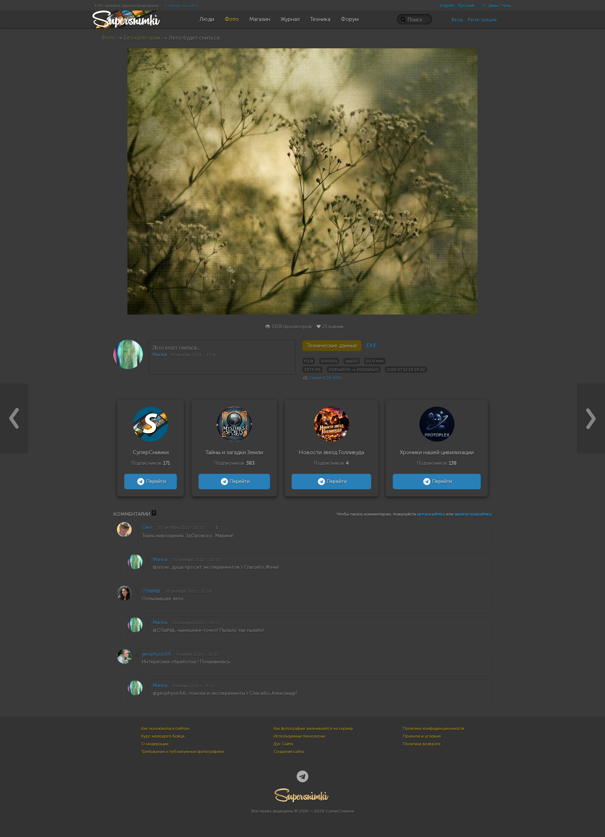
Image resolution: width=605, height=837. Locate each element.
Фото (108, 37)
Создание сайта (288, 751)
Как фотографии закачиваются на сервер (313, 728)
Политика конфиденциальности (433, 728)
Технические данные (332, 346)
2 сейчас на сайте (181, 5)
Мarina (159, 355)
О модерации (154, 743)
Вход (457, 20)
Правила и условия (422, 736)
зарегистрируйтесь (473, 514)
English (447, 5)
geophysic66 (156, 654)
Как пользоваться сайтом (165, 728)
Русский (466, 5)
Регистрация (482, 20)
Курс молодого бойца (163, 736)
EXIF (371, 346)
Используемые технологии (299, 736)
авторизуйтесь (431, 514)
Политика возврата (421, 743)
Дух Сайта (283, 743)
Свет (147, 527)
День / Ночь (499, 5)
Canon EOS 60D (325, 377)
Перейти (156, 481)
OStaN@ (151, 591)
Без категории (142, 37)
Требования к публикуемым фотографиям (182, 751)
